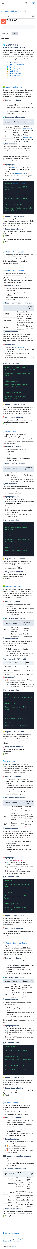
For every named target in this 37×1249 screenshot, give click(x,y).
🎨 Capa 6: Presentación (14, 73)
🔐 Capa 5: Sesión (12, 71)
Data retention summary (11, 1241)
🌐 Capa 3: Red (11, 67)
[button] (27, 3)
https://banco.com (19, 347)
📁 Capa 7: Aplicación (13, 75)
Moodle (13, 1246)
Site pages (4, 11)
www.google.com (28, 128)
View (20, 11)
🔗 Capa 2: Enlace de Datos (15, 64)
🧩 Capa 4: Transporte (13, 69)
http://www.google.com (21, 195)
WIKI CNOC (13, 11)
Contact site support (12, 1233)
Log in (33, 3)
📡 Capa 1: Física (12, 62)
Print (14, 33)
